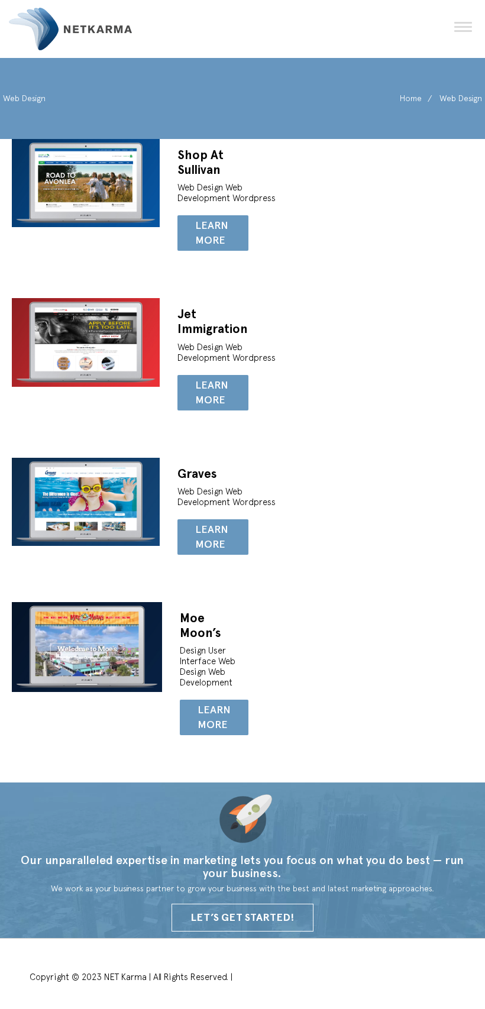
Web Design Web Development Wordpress (227, 192)
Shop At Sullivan (200, 162)
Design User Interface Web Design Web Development (207, 666)
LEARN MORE (211, 233)
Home (411, 98)
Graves (197, 473)
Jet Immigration (212, 321)
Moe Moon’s (200, 625)
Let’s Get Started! (242, 917)
